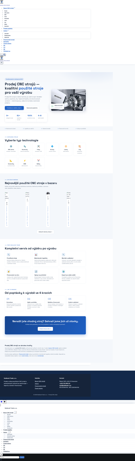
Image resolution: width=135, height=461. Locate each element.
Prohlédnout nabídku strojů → (14, 108)
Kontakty (6, 41)
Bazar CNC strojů (40, 381)
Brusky (5, 10)
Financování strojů (9, 39)
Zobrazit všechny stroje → (45, 232)
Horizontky (6, 18)
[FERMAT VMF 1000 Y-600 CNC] (69, 195)
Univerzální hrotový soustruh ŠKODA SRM (27, 200)
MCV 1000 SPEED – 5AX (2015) (6, 204)
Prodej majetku (8, 28)
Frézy (5, 16)
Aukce (37, 383)
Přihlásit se (7, 51)
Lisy (5, 22)
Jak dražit (6, 33)
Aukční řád (6, 37)
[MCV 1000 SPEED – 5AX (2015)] (7, 196)
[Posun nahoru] (1, 402)
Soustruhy (6, 26)
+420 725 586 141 (64, 383)
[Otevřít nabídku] (1, 62)
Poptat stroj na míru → (45, 328)
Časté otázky (7, 43)
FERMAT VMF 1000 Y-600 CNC (68, 202)
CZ (4, 47)
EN (4, 45)
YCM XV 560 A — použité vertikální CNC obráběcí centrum (48, 197)
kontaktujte (41, 355)
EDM (5, 14)
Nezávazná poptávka (32, 108)
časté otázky (25, 355)
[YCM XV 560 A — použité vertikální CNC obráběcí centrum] (48, 193)
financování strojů (23, 354)
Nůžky (5, 24)
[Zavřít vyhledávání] (1, 455)
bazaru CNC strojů (53, 348)
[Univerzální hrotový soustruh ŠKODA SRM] (28, 194)
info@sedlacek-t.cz (65, 385)
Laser (5, 20)
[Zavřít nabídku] (0, 405)
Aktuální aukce (7, 35)
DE (4, 49)
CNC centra (6, 12)
